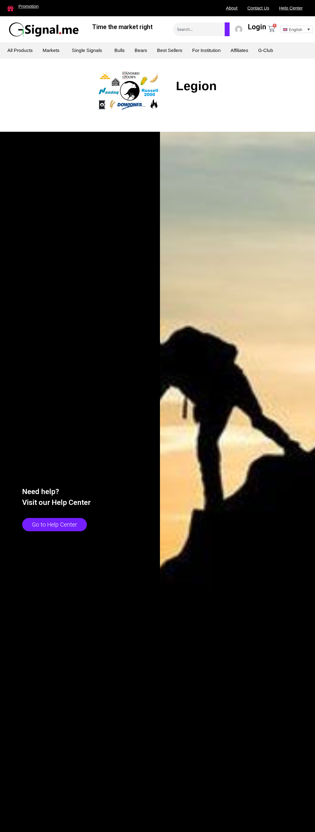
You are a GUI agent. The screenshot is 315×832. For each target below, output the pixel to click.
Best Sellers (169, 50)
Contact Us (258, 8)
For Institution (206, 50)
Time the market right (122, 27)
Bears (141, 50)
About (231, 8)
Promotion (28, 6)
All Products (20, 50)
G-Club (265, 50)
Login (257, 26)
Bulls (119, 50)
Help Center (291, 8)
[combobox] (201, 29)
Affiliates (239, 50)
